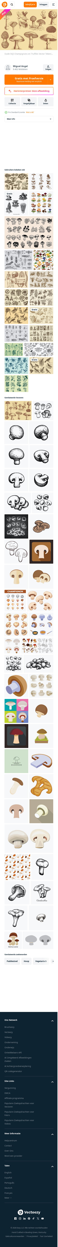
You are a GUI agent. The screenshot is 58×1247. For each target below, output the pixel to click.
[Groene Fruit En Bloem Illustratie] (16, 522)
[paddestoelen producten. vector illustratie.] (19, 470)
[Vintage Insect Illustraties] (19, 306)
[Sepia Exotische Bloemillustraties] (16, 382)
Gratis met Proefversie (29, 80)
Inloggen (43, 4)
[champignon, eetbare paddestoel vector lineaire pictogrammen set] (40, 861)
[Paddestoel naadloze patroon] (14, 327)
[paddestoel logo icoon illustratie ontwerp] (16, 1166)
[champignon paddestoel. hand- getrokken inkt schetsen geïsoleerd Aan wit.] (38, 571)
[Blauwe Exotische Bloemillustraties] (16, 486)
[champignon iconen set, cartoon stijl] (16, 910)
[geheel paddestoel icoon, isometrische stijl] (16, 1016)
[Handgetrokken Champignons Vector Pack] (16, 202)
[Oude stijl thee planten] (16, 418)
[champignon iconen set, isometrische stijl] (16, 935)
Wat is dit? (30, 112)
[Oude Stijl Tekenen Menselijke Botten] (37, 325)
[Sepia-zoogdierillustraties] (16, 346)
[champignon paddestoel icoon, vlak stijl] (16, 812)
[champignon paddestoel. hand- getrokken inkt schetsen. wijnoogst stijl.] (16, 595)
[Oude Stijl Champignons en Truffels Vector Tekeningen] (18, 549)
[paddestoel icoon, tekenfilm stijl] (16, 1141)
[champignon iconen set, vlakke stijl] (37, 932)
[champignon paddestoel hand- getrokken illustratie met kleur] (16, 762)
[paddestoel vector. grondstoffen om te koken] (16, 838)
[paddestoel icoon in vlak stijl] (16, 1116)
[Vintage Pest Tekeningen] (16, 436)
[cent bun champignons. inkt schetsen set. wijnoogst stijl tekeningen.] (15, 570)
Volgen (48, 69)
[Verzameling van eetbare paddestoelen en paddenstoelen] (16, 249)
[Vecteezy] (4, 4)
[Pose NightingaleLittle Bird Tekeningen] (16, 400)
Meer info (11, 122)
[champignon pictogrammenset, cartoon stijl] (16, 1041)
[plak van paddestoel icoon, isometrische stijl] (16, 1192)
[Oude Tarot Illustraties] (16, 454)
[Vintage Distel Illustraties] (38, 452)
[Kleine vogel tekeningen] (16, 504)
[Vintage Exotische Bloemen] (16, 364)
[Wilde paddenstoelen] (16, 184)
